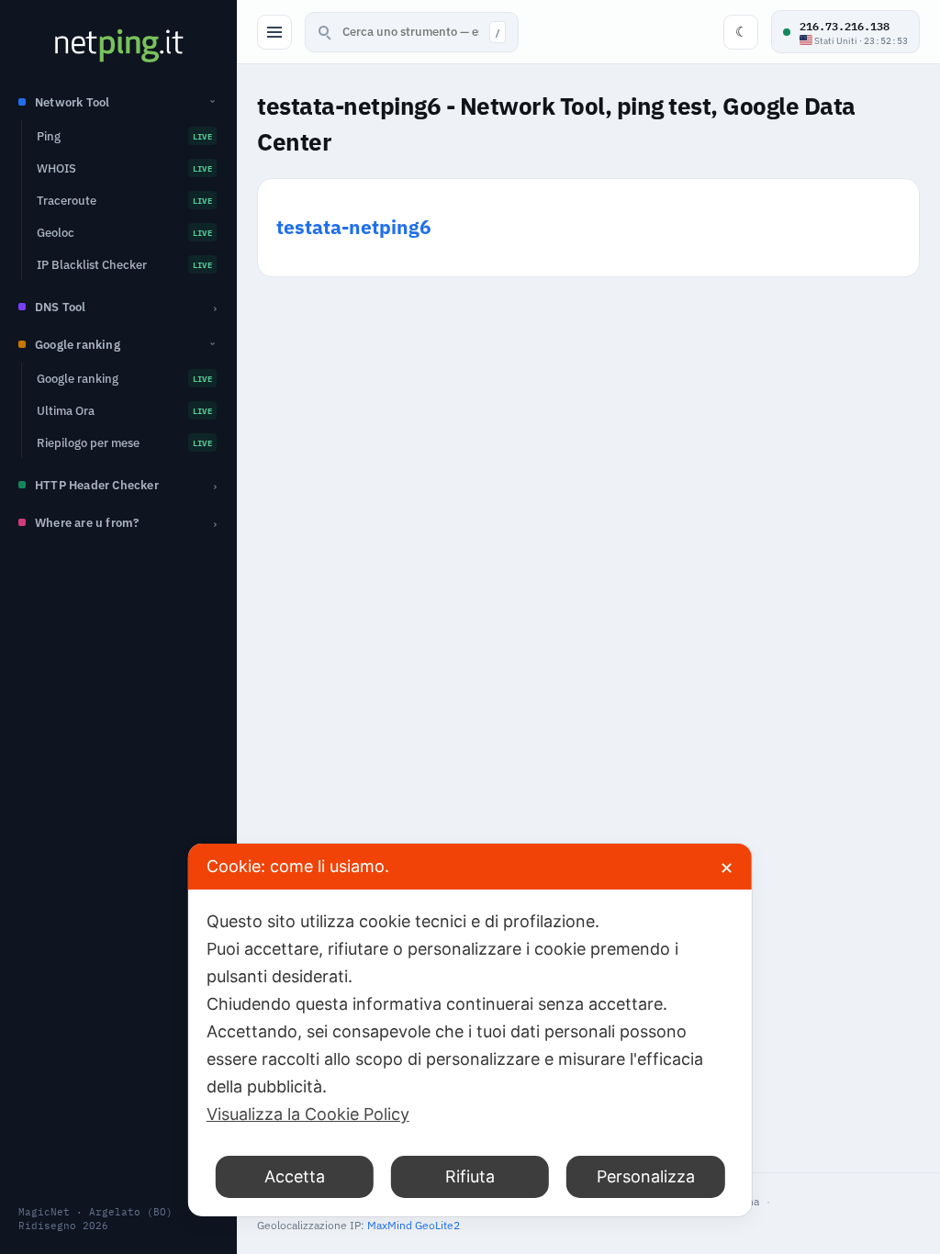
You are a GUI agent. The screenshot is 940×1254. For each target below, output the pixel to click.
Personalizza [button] (646, 1176)
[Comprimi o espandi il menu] (274, 32)
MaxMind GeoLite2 (413, 1225)
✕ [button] (726, 868)
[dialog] (470, 1030)
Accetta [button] (294, 1176)
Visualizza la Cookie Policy (308, 1114)
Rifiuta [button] (470, 1176)
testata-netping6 (353, 227)
